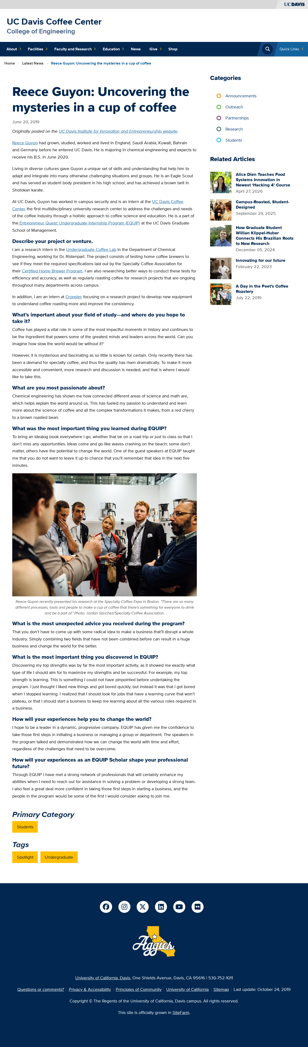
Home (9, 63)
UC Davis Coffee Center (54, 21)
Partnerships (237, 118)
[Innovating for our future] (220, 268)
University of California (187, 989)
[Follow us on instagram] (124, 907)
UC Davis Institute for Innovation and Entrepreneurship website (118, 131)
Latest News (33, 63)
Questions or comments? (40, 989)
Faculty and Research (73, 49)
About (11, 49)
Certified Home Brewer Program (52, 271)
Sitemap (221, 989)
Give (153, 49)
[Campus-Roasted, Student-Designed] (220, 209)
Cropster (73, 296)
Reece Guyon (25, 142)
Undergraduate (59, 857)
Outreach (234, 107)
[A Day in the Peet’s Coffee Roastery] (220, 293)
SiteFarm (181, 1012)
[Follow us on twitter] (143, 907)
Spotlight (25, 857)
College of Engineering (41, 31)
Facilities (35, 49)
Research (234, 129)
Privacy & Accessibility (90, 989)
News (136, 49)
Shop (172, 49)
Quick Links (289, 49)
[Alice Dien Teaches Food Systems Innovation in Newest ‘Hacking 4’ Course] (220, 182)
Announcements (241, 95)
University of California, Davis (102, 978)
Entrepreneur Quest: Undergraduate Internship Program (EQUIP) (79, 223)
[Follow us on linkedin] (161, 907)
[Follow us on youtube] (179, 907)
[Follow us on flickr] (198, 907)
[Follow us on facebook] (106, 907)
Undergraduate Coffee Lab (91, 249)
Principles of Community (139, 989)
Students (25, 826)
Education (111, 49)
